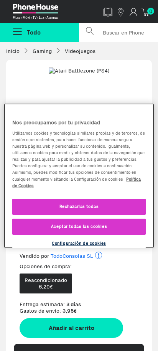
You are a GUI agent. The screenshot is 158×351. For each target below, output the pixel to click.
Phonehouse (42, 13)
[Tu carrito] (146, 11)
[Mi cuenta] (133, 11)
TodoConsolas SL (72, 256)
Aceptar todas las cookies (79, 226)
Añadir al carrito (71, 327)
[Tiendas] (120, 11)
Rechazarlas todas (79, 206)
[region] (79, 175)
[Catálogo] (108, 11)
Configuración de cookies (79, 243)
